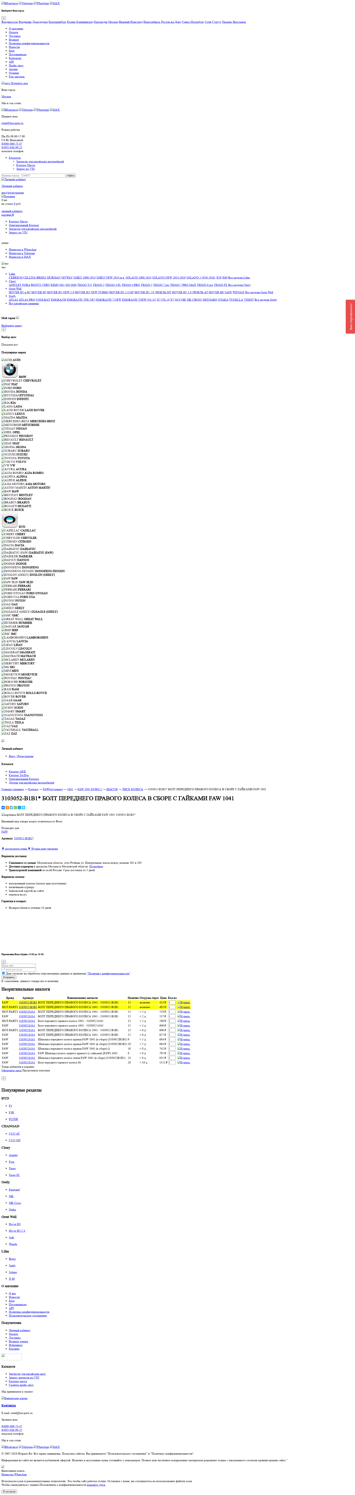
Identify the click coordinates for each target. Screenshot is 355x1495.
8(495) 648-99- (11, 147)
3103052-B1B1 (28, 1002)
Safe (11, 1237)
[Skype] (23, 807)
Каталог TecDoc (19, 775)
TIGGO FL (220, 285)
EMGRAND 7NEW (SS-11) (139, 299)
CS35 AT (14, 1133)
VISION (249, 299)
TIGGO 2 (98, 285)
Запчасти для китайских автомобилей (40, 161)
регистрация (16, 192)
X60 (224, 277)
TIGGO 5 (146, 285)
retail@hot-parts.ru (12, 123)
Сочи (208, 22)
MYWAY (67, 277)
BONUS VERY (40, 285)
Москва (113, 22)
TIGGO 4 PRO (131, 285)
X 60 (12, 1279)
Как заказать (17, 76)
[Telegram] (11, 807)
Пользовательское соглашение (28, 1315)
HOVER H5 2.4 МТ (121, 292)
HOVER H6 (216, 292)
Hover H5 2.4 (17, 1231)
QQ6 (74, 285)
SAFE (228, 292)
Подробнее (96, 866)
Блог (12, 50)
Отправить (9, 977)
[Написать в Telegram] (26, 3)
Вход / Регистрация (21, 756)
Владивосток (9, 22)
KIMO (55, 285)
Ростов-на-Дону (171, 22)
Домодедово (40, 22)
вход (4, 192)
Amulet (13, 1155)
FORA (26, 285)
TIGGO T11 (84, 285)
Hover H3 (15, 1224)
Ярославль (239, 22)
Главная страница (12, 789)
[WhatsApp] (15, 807)
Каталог (33, 789)
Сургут (216, 22)
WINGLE (238, 292)
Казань (71, 22)
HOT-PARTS (10, 1007)
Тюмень (227, 22)
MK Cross (15, 1203)
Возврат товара (18, 1341)
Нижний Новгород (131, 22)
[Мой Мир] (19, 807)
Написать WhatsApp (14, 1474)
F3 (10, 1106)
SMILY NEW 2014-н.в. (110, 277)
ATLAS (13, 299)
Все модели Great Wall (259, 292)
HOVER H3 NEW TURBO (92, 292)
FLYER (13, 1119)
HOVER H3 (38, 292)
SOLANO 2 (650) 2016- (201, 277)
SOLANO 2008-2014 (138, 277)
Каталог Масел (25, 165)
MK (183, 299)
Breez (12, 1259)
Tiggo (12, 1168)
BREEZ (41, 277)
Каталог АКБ (17, 771)
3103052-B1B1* (24, 838)
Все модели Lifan (239, 277)
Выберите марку (11, 325)
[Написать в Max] (55, 3)
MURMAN (54, 277)
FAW (4, 831)
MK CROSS (194, 299)
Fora (11, 1161)
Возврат (14, 39)
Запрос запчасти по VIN (24, 1377)
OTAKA (223, 299)
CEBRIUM (16, 277)
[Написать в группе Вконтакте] (9, 3)
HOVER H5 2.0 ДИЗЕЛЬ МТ (153, 292)
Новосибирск (151, 22)
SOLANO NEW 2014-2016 (169, 277)
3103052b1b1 (27, 1011)
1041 (70, 789)
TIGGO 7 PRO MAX (183, 285)
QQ (67, 285)
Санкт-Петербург (193, 22)
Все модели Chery (239, 285)
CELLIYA (29, 277)
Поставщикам (17, 54)
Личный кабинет (12, 186)
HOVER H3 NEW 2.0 (60, 292)
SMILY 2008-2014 (84, 277)
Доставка (15, 36)
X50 (219, 277)
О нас (12, 1293)
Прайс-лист (16, 65)
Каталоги (15, 157)
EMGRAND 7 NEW (108, 299)
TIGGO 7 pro (161, 285)
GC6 (177, 299)
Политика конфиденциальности (29, 43)
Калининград (84, 22)
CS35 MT (15, 1140)
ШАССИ (112, 789)
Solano (13, 1272)
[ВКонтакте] (3, 807)
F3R (11, 1112)
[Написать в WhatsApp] (41, 3)
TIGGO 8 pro (205, 285)
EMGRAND (58, 299)
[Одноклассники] (7, 807)
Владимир (25, 22)
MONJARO (210, 299)
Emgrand (14, 1189)
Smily (12, 1265)
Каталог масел (18, 1381)
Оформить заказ (11, 1070)
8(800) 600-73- (11, 143)
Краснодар (101, 22)
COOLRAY (43, 299)
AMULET (15, 285)
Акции (13, 69)
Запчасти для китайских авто (27, 1374)
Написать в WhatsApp (22, 249)
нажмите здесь (96, 1485)
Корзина (14, 1348)
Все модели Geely (266, 299)
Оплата (13, 32)
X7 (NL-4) (163, 299)
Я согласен (9, 1491)
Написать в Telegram (22, 253)
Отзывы (14, 73)
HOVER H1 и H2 (20, 292)
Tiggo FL (14, 1175)
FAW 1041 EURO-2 (89, 789)
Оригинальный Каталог (24, 225)
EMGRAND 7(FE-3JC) (81, 299)
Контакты (15, 58)
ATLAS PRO (27, 299)
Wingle (13, 1244)
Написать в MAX (20, 257)
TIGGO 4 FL (113, 285)
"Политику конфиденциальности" (108, 973)
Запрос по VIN (25, 169)
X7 (172, 299)
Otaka (12, 1209)
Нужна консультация (44, 848)
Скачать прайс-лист (21, 1385)
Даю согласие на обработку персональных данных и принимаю (68, 973)
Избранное (16, 1345)
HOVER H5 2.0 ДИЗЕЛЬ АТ (190, 292)
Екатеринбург (57, 22)
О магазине (16, 28)
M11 (62, 285)
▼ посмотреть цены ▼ (16, 848)
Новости (14, 47)
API (11, 61)
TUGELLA (236, 299)
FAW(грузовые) (53, 789)
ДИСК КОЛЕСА (132, 789)
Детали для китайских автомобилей (31, 782)
